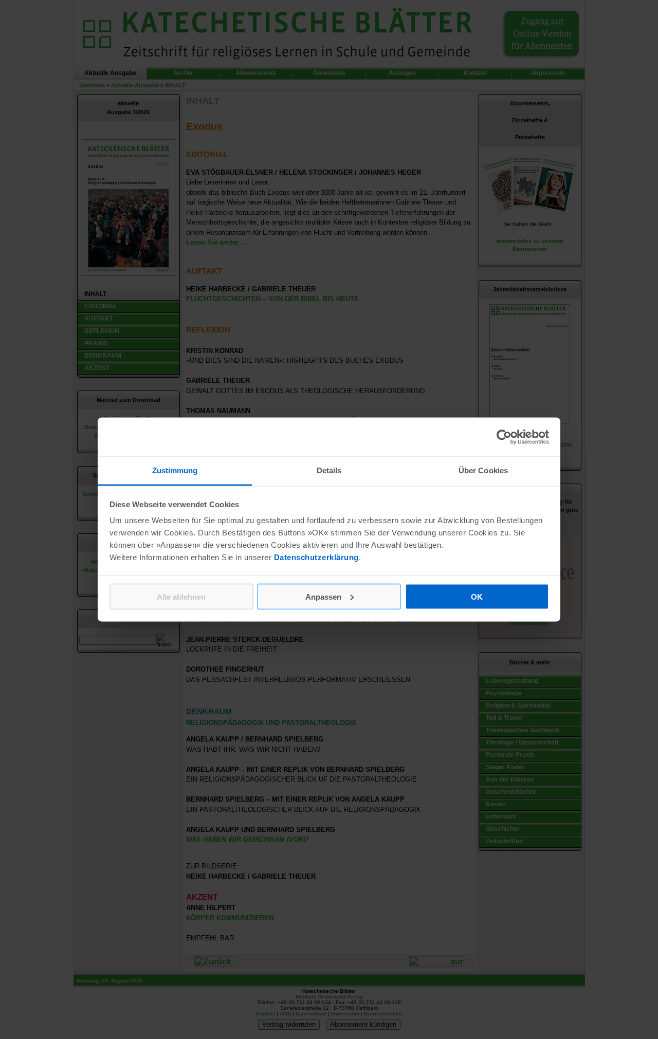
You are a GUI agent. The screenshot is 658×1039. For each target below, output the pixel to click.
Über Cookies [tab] (483, 470)
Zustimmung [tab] (175, 470)
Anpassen (323, 596)
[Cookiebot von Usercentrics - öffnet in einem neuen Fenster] (504, 436)
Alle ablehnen (181, 596)
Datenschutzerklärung (316, 557)
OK (477, 596)
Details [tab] (329, 470)
